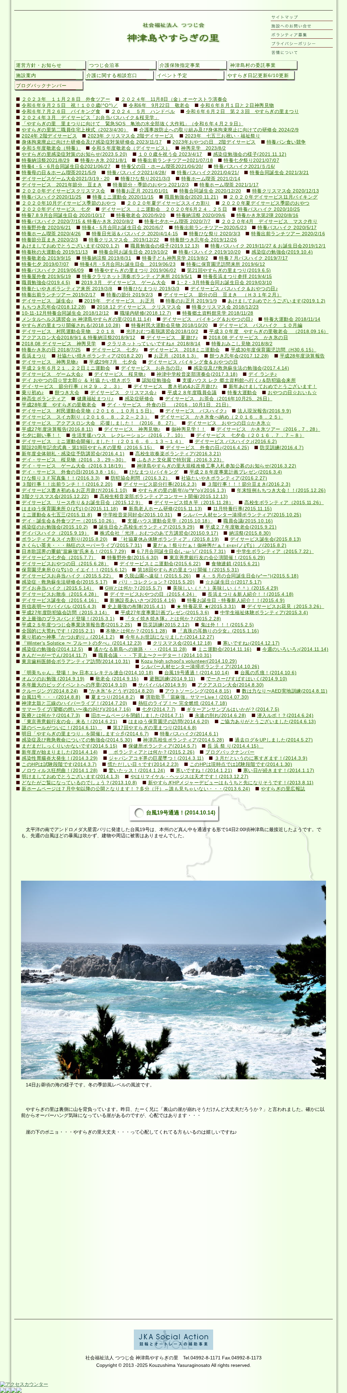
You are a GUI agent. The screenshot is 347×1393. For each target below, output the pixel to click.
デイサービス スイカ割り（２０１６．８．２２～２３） (85, 417)
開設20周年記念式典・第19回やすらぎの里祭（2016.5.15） (88, 447)
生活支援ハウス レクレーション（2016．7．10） (128, 435)
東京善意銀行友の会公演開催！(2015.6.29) (217, 557)
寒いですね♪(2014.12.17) (251, 643)
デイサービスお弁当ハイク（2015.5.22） (68, 576)
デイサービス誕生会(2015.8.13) (265, 539)
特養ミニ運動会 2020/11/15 (123, 197)
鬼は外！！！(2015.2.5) (227, 624)
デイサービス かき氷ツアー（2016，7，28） (268, 429)
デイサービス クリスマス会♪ (123, 392)
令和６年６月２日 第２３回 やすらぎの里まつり (242, 111)
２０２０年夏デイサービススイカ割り (168, 203)
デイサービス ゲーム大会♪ (52, 374)
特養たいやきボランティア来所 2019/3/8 (67, 288)
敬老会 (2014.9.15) (117, 678)
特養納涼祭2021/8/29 (45, 160)
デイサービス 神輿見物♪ (50, 362)
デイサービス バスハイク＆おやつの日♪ (234, 288)
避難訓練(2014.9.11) (172, 678)
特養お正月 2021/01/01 (142, 191)
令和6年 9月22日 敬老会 (159, 105)
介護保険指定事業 (180, 65)
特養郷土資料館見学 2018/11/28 (217, 313)
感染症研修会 (139, 398)
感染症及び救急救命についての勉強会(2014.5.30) (77, 740)
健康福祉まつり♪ (95, 398)
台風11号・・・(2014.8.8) (51, 697)
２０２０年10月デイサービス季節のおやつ (69, 203)
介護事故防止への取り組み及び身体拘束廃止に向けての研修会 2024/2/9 (219, 129)
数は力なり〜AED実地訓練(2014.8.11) (284, 691)
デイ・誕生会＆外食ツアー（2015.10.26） (69, 521)
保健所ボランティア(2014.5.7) (162, 746)
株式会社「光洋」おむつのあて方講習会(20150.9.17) (159, 533)
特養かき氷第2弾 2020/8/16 (268, 215)
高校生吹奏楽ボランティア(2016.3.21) (178, 453)
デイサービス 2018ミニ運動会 (184, 349)
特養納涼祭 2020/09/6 (201, 215)
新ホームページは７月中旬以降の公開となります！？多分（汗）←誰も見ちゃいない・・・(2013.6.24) (136, 788)
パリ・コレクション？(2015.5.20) (157, 582)
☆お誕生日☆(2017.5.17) (233, 582)
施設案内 (26, 75)
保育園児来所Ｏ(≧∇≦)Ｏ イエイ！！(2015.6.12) (74, 569)
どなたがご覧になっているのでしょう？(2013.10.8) (79, 782)
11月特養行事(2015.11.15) (242, 508)
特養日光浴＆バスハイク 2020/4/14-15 (135, 233)
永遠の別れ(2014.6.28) (220, 715)
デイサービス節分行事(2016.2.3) (160, 484)
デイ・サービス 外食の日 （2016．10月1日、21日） (169, 404)
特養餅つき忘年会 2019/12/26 (203, 239)
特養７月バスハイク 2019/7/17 (253, 258)
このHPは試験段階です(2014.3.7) (59, 764)
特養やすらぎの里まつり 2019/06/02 (135, 270)
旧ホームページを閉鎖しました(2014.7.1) (137, 715)
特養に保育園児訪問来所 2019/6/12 (225, 264)
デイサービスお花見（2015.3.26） (285, 606)
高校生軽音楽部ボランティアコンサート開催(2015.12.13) (164, 496)
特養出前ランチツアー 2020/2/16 (288, 233)
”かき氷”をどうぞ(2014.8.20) (121, 691)
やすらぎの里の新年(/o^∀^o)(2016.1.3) (182, 490)
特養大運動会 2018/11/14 (292, 319)
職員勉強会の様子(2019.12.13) (165, 246)
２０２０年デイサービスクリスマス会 (63, 191)
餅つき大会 (67, 392)
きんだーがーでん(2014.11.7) (54, 655)
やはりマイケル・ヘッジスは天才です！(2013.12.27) (189, 776)
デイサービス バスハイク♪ (196, 411)
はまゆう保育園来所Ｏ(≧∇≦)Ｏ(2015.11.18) (70, 508)
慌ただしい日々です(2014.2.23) (143, 764)
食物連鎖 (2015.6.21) (235, 563)
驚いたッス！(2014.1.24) (137, 770)
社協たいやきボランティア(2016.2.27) (224, 478)
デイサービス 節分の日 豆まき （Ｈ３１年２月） (223, 294)
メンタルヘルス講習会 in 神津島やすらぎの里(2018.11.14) (86, 319)
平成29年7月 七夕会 (113, 362)
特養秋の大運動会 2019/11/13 (55, 252)
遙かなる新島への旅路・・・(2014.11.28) (140, 649)
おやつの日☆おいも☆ (292, 392)
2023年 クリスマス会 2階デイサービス (131, 136)
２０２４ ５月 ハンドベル (143, 111)
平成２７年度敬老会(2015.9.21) (241, 527)
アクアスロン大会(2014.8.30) (231, 685)
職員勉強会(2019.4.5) (46, 282)
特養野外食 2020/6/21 (46, 227)
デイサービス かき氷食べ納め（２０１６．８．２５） (221, 417)
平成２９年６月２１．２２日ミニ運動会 (66, 368)
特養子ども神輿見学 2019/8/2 (175, 258)
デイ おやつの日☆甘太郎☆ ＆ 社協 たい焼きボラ (76, 380)
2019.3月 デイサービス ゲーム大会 (123, 282)
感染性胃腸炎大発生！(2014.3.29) (60, 758)
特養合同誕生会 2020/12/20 (210, 191)
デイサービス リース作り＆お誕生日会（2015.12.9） (82, 502)
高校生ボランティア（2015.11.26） (284, 502)
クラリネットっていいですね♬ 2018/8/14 (154, 343)
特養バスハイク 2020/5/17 (287, 227)
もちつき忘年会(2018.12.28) (54, 307)
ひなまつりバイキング (154, 472)
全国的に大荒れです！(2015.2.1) (58, 631)
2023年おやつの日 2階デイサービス (214, 142)
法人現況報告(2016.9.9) (264, 411)
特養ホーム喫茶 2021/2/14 (211, 178)
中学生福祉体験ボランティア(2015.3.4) (264, 612)
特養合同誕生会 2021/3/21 (279, 172)
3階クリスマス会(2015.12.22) (55, 496)
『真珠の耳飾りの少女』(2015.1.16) (218, 631)
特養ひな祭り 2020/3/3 (215, 233)
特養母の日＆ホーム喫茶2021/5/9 (59, 172)
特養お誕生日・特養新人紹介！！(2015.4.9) (236, 600)
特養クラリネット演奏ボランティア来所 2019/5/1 (137, 276)
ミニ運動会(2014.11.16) (225, 649)
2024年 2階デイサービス (49, 136)
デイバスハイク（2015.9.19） (55, 533)
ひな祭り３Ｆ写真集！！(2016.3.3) (61, 478)
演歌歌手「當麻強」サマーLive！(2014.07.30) (197, 697)
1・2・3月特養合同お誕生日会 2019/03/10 (224, 282)
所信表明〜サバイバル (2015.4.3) (59, 606)
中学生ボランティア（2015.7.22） (275, 551)
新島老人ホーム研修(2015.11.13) (165, 508)
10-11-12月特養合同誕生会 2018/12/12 (65, 313)
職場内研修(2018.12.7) (145, 313)
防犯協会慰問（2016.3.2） (140, 478)
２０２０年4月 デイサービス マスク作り (269, 221)
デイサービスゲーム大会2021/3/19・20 (66, 178)
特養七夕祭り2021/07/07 (251, 160)
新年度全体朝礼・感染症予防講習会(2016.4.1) (73, 453)
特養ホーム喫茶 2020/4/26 (51, 233)
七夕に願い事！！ (41, 435)
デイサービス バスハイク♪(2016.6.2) (236, 441)
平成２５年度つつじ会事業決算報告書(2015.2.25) (77, 624)
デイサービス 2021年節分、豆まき (62, 184)
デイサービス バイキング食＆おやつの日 (193, 362)
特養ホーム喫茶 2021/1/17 (229, 184)
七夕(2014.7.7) (159, 709)
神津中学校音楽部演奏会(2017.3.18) (197, 374)
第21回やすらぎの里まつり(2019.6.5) (229, 270)
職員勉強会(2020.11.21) (192, 197)
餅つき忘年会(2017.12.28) (239, 356)
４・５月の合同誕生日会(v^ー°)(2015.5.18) (250, 576)
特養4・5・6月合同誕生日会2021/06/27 (66, 166)
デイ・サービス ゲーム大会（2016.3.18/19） (74, 466)
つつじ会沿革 (104, 65)
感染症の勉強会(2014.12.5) (52, 649)
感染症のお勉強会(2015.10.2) (55, 527)
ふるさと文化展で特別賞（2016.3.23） (180, 459)
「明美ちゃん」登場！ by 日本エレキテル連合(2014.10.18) (88, 672)
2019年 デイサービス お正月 (119, 301)
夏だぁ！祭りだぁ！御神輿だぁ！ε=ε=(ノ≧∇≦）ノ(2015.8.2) (219, 545)
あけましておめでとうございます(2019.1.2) (277, 301)
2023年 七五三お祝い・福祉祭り (223, 136)
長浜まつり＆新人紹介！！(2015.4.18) (251, 594)
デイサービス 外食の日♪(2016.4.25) (207, 447)
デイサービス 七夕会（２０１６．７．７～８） (250, 435)
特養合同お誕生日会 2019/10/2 (133, 252)
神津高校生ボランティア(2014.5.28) (183, 740)
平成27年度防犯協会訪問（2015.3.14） (66, 612)
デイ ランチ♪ (262, 374)
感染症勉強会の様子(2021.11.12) (250, 154)
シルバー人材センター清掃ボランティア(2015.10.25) (242, 514)
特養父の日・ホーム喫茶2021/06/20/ (162, 166)
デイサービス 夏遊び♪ (172, 337)
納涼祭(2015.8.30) (250, 533)
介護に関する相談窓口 (111, 75)
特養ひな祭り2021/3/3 (145, 178)
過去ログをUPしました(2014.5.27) (274, 740)
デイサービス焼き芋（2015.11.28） (194, 502)
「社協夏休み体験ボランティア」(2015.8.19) (169, 539)
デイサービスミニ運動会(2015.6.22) (160, 563)
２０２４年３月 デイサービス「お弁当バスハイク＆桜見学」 (90, 117)
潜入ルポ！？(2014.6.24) (285, 715)
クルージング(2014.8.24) (50, 691)
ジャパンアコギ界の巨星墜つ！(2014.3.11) (156, 758)
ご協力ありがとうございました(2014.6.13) (268, 721)
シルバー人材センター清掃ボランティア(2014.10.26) (200, 666)
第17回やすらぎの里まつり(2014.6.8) (155, 727)
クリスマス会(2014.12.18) (182, 643)
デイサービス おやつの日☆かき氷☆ (229, 423)
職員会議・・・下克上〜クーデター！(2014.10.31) (155, 655)
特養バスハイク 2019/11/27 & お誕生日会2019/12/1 (268, 246)
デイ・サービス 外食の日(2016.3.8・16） (70, 472)
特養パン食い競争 (286, 142)
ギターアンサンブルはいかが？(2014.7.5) (233, 709)
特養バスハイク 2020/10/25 (269, 209)
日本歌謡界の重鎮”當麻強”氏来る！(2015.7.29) (74, 551)
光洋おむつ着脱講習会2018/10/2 (162, 331)
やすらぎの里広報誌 (283, 788)
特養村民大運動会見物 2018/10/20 (169, 325)
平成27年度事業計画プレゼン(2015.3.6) (165, 612)
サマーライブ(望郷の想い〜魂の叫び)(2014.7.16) (76, 709)
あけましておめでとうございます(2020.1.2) (71, 246)
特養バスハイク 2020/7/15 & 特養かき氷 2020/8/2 (78, 221)
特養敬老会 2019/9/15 (46, 258)
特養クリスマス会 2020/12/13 (285, 191)
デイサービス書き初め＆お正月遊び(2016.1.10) (74, 490)
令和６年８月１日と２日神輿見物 (237, 105)
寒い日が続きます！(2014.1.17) (278, 770)
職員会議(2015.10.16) (248, 521)
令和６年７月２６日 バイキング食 (61, 111)
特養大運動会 (242, 392)
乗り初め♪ (33, 392)
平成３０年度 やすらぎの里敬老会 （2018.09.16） (269, 331)
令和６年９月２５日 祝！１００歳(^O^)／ (70, 105)
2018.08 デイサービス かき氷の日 (248, 337)
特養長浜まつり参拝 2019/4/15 (237, 276)
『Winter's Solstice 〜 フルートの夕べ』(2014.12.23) (82, 643)
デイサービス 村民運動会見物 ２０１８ (68, 331)
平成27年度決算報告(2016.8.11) (57, 429)
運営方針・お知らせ (39, 65)
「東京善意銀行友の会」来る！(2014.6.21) (70, 721)
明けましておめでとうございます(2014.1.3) (71, 776)
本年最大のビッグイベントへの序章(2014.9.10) (74, 685)
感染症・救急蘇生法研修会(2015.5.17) (65, 582)
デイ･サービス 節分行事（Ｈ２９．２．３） (72, 386)
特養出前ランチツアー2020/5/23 (211, 227)
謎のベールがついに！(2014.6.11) (62, 727)
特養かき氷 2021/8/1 (103, 160)
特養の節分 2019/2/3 (129, 294)
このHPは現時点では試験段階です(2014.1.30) (241, 764)
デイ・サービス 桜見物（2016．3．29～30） (74, 459)
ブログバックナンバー (41, 85)
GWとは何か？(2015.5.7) (133, 588)
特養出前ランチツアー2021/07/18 (175, 160)
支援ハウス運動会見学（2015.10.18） (169, 521)
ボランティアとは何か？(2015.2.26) (152, 752)
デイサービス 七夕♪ (115, 349)
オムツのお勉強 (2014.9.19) (53, 678)
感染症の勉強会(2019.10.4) (282, 252)
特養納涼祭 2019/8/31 (106, 258)
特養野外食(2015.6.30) (133, 557)
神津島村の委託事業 (253, 65)
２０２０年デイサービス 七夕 (56, 209)
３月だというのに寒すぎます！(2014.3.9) (261, 758)
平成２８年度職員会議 (192, 392)
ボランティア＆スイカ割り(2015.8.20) (65, 539)
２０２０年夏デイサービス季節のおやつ (265, 203)
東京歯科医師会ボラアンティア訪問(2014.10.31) (76, 661)
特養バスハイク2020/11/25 (52, 197)
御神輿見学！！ (188, 429)
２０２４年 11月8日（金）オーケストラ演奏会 (174, 99)
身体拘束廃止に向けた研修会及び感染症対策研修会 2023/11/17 (92, 142)
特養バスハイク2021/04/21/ (208, 172)
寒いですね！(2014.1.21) (204, 770)
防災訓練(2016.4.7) (282, 447)
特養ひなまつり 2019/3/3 (151, 288)
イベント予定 (172, 75)
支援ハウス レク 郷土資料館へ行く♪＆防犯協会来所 (239, 380)
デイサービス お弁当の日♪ (152, 368)
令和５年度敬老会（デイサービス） (130, 148)
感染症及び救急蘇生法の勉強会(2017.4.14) (241, 368)
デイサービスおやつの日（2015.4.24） (153, 594)
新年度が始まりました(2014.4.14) (60, 752)
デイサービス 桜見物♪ (120, 374)
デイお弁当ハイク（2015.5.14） (58, 588)
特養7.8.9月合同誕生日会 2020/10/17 (63, 215)
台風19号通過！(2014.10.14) (196, 672)
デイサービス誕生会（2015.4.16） (60, 600)
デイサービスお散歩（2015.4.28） (60, 594)
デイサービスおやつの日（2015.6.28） (65, 563)
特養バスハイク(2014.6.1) (189, 733)
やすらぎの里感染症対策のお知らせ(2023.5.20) (74, 154)
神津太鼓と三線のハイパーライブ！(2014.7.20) (74, 703)
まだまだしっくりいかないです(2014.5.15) (70, 746)
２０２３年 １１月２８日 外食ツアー (66, 99)
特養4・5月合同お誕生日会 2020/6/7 (123, 227)
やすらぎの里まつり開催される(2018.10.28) (71, 325)
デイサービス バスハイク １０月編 (261, 325)
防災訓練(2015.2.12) (166, 624)
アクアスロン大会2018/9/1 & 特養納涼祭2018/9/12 (79, 337)
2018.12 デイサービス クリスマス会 (139, 307)
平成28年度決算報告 (302, 356)
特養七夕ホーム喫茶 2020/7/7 (177, 221)
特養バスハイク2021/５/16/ (244, 166)
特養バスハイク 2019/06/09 (53, 270)
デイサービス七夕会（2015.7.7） (59, 557)
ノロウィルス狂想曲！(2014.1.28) (60, 770)
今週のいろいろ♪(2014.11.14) (295, 649)
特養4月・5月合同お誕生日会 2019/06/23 (128, 264)
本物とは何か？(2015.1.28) (136, 631)
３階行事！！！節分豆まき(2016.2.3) (248, 484)
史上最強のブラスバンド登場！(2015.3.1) (68, 618)
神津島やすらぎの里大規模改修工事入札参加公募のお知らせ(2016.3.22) (217, 466)
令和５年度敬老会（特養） (51, 148)
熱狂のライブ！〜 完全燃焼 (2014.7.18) (182, 703)
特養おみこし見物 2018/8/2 (242, 343)
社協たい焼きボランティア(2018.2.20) (100, 356)
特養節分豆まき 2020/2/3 (50, 239)
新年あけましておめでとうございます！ (273, 386)
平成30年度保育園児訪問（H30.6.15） (274, 349)
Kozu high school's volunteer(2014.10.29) (189, 661)
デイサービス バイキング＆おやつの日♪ (207, 319)
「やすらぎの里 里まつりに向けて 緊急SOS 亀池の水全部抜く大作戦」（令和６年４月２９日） (132, 123)
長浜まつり (34, 356)
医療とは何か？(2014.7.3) (51, 715)
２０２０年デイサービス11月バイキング (273, 197)
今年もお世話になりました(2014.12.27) (169, 637)
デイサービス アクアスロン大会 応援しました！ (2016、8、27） (99, 423)
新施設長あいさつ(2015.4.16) (143, 600)
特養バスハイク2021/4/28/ (136, 172)
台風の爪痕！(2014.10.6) (268, 672)
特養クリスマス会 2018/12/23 (225, 307)
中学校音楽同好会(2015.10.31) (137, 514)
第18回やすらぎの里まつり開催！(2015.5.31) (188, 569)
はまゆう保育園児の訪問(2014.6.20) (168, 721)
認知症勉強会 (156, 380)
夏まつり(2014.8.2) (113, 697)
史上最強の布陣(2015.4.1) (136, 606)
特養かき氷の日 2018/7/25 (51, 349)
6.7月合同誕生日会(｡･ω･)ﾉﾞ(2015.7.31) (181, 551)
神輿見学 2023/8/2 (203, 148)
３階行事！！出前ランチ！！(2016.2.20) (67, 484)
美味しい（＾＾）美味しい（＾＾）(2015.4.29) (226, 588)
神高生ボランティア (44, 398)
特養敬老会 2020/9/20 (141, 215)
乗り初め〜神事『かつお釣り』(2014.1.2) (68, 637)
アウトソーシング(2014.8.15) (198, 691)
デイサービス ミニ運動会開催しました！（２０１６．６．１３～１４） (103, 441)
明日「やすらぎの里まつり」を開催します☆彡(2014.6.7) (85, 733)
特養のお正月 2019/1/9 (191, 301)
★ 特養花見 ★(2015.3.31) (206, 606)
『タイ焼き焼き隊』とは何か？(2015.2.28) (173, 618)
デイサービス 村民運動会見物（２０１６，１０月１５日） (88, 411)
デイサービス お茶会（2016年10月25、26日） (218, 398)
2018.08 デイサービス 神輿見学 (59, 343)
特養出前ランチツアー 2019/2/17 (59, 294)
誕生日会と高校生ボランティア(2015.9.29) (147, 527)
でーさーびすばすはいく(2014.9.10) (246, 678)
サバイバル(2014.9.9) (162, 685)
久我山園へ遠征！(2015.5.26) (158, 576)
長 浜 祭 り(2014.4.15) (235, 746)
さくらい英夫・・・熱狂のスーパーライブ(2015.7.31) (82, 545)
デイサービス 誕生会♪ (48, 301)
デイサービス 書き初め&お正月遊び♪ (176, 386)
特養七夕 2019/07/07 (45, 264)
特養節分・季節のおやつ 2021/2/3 (151, 184)
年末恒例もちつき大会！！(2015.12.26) (281, 490)
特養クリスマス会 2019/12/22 (124, 239)
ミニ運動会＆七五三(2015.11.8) (57, 514)
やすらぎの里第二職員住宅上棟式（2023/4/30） (75, 129)
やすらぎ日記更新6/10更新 (258, 75)
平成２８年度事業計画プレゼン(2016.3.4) (235, 472)
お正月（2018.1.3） (176, 356)
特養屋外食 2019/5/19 (46, 276)
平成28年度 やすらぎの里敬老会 (59, 404)
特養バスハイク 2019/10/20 (210, 252)
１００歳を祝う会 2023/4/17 (170, 154)
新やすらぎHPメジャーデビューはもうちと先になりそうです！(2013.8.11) (231, 782)
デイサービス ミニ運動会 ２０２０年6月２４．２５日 (164, 209)
